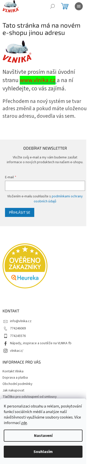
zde (24, 423)
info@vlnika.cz (21, 321)
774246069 (18, 328)
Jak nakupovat (13, 390)
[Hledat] (53, 6)
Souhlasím (43, 451)
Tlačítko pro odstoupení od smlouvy (29, 396)
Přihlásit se (19, 212)
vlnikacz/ (16, 350)
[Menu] (79, 6)
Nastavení (43, 435)
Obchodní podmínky (17, 383)
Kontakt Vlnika (13, 371)
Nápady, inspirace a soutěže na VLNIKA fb (41, 343)
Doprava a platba (15, 377)
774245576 (18, 335)
